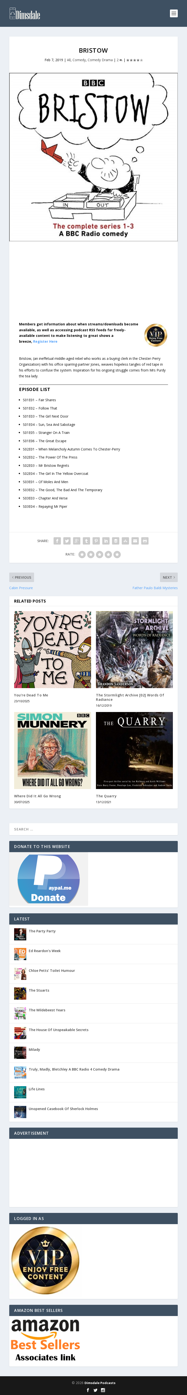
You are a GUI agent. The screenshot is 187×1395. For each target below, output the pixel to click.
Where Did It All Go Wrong (37, 796)
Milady (34, 1049)
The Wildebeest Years (47, 1010)
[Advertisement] (93, 285)
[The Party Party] (20, 934)
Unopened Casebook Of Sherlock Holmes (63, 1108)
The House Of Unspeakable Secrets (58, 1029)
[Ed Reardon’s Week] (20, 954)
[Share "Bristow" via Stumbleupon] (125, 541)
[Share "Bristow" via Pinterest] (96, 541)
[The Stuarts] (20, 993)
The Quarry (106, 796)
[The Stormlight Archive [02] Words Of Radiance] (134, 649)
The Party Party (42, 931)
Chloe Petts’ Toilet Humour (52, 970)
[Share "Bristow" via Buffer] (116, 541)
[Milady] (20, 1053)
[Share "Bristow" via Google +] (77, 541)
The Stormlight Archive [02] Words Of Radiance (130, 697)
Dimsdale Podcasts (99, 1383)
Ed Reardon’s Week (45, 950)
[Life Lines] (20, 1092)
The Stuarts (39, 990)
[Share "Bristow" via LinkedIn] (106, 541)
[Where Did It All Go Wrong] (52, 750)
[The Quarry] (134, 750)
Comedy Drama (100, 60)
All (69, 60)
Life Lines (37, 1089)
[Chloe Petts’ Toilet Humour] (20, 974)
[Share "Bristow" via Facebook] (57, 541)
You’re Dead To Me (31, 695)
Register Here (45, 341)
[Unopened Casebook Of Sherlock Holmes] (20, 1112)
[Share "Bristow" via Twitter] (67, 541)
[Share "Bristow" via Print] (145, 541)
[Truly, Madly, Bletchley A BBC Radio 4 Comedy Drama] (20, 1072)
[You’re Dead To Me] (52, 649)
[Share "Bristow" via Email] (135, 541)
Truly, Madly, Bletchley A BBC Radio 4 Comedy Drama (74, 1069)
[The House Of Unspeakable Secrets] (20, 1033)
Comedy (79, 60)
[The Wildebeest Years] (20, 1013)
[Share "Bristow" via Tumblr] (86, 541)
